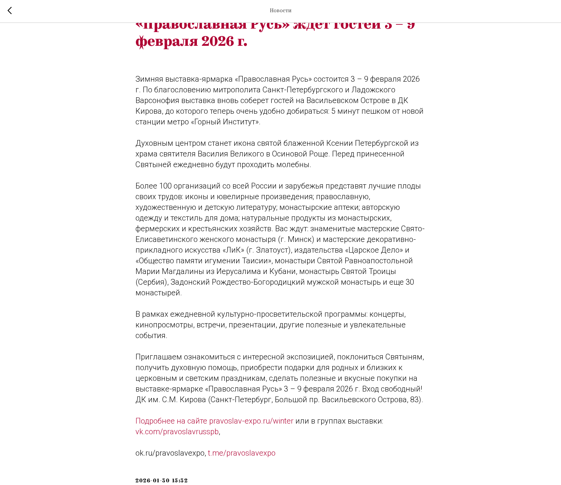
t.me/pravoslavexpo (242, 453)
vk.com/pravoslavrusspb (177, 431)
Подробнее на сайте (172, 420)
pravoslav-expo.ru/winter (251, 420)
